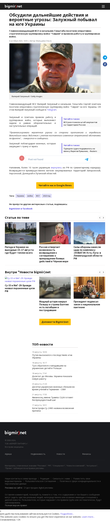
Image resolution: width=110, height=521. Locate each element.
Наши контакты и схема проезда (21, 478)
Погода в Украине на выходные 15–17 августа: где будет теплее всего (19, 249)
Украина (20, 196)
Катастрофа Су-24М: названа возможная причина (53, 409)
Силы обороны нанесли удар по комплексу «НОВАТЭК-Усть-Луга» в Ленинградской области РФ (88, 252)
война (30, 196)
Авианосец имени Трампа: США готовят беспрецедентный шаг (52, 398)
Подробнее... (67, 513)
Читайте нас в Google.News (55, 185)
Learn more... (88, 516)
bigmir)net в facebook (21, 208)
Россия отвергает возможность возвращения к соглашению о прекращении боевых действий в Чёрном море (53, 254)
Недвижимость (38, 454)
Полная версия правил (16, 505)
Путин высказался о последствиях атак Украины (52, 356)
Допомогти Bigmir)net (55, 321)
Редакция (44, 478)
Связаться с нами (61, 478)
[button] (100, 217)
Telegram (51, 109)
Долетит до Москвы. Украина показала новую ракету (52, 377)
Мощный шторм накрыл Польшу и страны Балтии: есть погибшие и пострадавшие (54, 306)
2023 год (46, 196)
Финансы (86, 454)
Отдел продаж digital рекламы (38, 487)
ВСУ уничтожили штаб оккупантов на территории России (80, 123)
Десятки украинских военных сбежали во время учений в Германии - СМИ (53, 388)
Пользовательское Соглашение (40, 481)
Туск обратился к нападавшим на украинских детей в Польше (49, 367)
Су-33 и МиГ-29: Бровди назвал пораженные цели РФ (20, 288)
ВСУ (38, 196)
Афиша (8, 454)
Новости (60, 454)
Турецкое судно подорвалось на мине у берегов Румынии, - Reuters (80, 149)
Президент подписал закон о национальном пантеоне (87, 304)
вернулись (56, 167)
